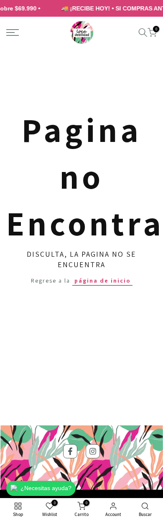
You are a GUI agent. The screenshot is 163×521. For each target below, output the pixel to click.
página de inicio (102, 280)
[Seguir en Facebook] (70, 451)
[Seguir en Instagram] (93, 451)
